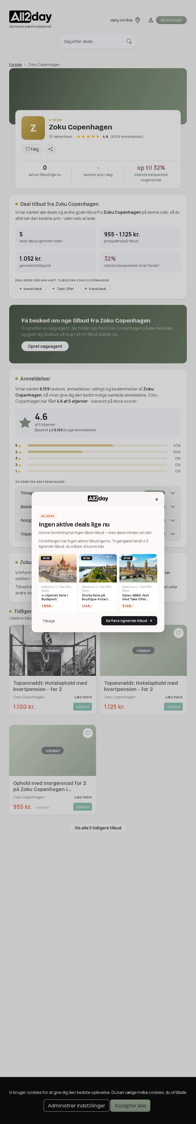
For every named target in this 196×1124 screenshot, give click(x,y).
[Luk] (157, 499)
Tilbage (48, 620)
